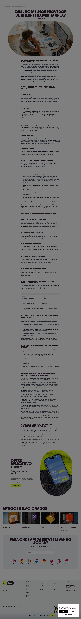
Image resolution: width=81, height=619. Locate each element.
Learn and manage (68, 614)
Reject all (73, 611)
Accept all (64, 611)
